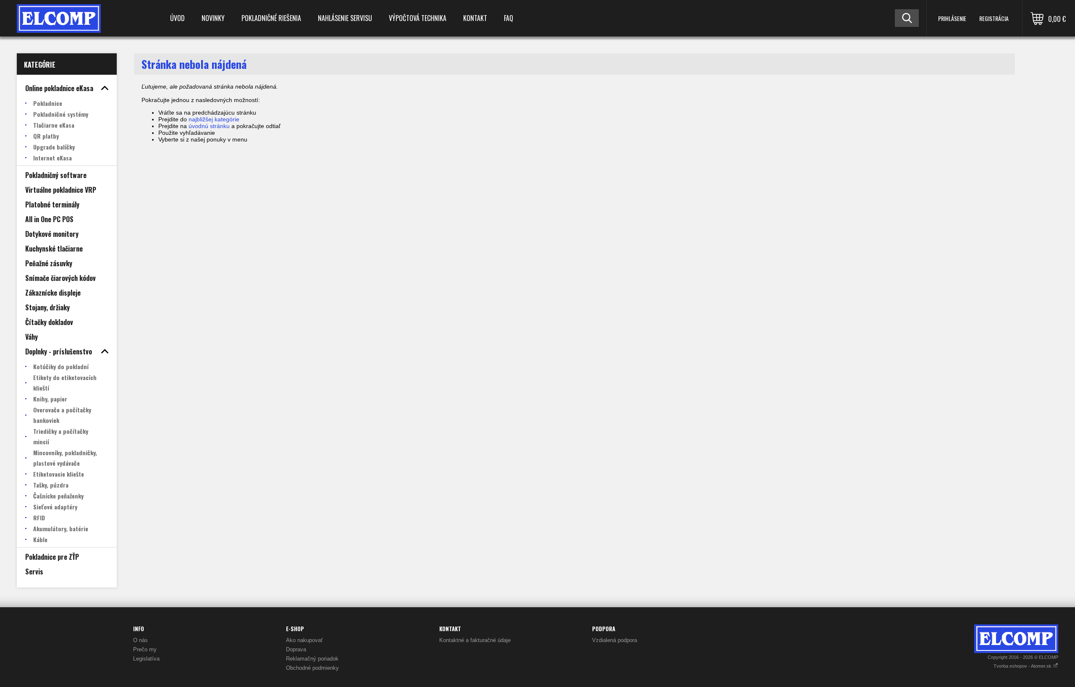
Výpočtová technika (417, 18)
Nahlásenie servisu (345, 18)
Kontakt (475, 18)
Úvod (177, 18)
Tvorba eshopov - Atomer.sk (1023, 666)
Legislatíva (146, 659)
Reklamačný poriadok (312, 659)
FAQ (508, 18)
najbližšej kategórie (214, 119)
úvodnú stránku (209, 126)
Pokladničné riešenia (271, 18)
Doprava (296, 649)
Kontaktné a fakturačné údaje (475, 640)
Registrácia (994, 18)
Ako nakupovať (304, 640)
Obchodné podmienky (312, 668)
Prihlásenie (952, 18)
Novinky (213, 18)
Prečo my (145, 649)
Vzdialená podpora (614, 640)
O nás (140, 640)
